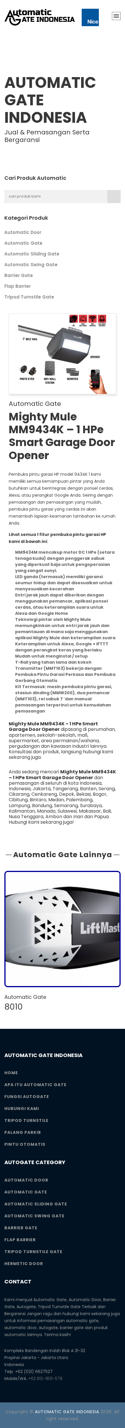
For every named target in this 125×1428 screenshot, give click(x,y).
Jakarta (42, 788)
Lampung (19, 805)
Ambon (53, 816)
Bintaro (38, 799)
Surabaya (91, 805)
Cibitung (18, 799)
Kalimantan (22, 811)
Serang (107, 788)
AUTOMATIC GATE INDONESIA (67, 1412)
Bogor (99, 794)
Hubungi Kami (21, 1108)
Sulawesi (67, 811)
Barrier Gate (18, 275)
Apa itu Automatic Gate (35, 1085)
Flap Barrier (17, 286)
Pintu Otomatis (24, 1144)
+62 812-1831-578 (45, 1378)
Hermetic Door (23, 1264)
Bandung (42, 805)
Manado (46, 811)
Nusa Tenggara (26, 816)
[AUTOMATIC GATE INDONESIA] (51, 17)
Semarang (66, 805)
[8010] (62, 929)
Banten (88, 788)
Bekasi (83, 794)
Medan (56, 799)
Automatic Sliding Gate (31, 254)
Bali (107, 811)
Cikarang (19, 794)
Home (11, 1073)
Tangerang (65, 788)
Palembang (79, 799)
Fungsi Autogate (26, 1097)
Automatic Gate (23, 243)
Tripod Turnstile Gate (29, 297)
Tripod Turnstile (26, 1120)
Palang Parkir (22, 1132)
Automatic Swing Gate (31, 265)
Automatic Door (22, 232)
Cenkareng (44, 794)
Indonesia (20, 788)
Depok (66, 794)
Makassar (90, 811)
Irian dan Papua (91, 816)
